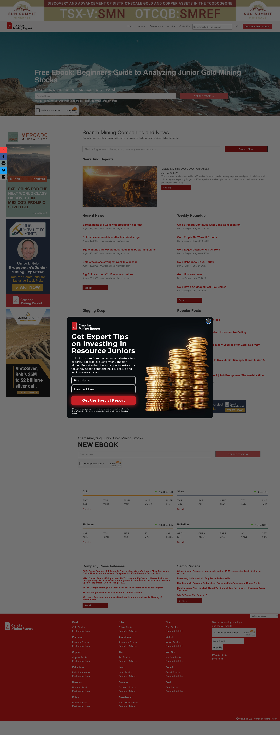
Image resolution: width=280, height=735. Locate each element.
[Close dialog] (208, 321)
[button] (3, 150)
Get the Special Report (103, 400)
